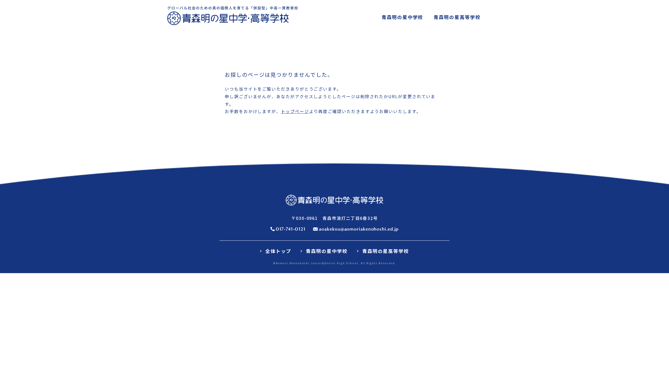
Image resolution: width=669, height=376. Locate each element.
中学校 (402, 17)
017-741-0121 (290, 229)
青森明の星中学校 (326, 251)
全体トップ (278, 251)
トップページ (295, 111)
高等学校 (457, 17)
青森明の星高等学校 (385, 251)
